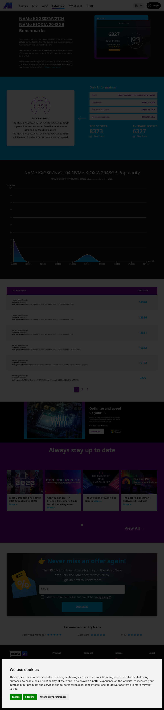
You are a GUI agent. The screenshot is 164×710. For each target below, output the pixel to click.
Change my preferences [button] (53, 696)
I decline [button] (29, 696)
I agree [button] (16, 696)
